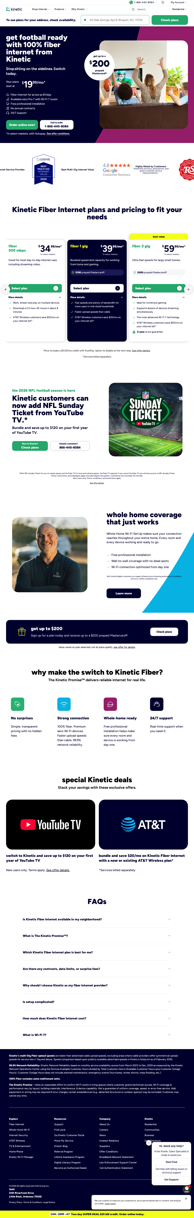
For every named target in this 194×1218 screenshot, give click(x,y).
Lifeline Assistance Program (69, 1157)
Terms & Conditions (32, 1202)
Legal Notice (49, 1202)
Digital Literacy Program (67, 1162)
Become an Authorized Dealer (70, 1167)
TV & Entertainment (20, 1146)
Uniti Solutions (153, 1140)
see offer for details (124, 647)
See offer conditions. (58, 133)
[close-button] (186, 1198)
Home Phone (16, 1151)
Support (58, 1124)
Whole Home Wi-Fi (19, 1129)
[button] (133, 9)
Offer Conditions (108, 1151)
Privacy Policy (15, 1202)
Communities (152, 1129)
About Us (104, 1124)
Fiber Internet (16, 1124)
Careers (103, 1129)
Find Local (59, 1129)
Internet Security (18, 1135)
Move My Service (63, 1140)
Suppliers (104, 1146)
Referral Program (63, 1151)
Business (149, 1135)
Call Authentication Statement (116, 1167)
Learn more (124, 593)
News (102, 1135)
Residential (151, 1124)
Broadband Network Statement (116, 1157)
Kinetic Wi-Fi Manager (21, 1157)
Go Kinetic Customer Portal (69, 1135)
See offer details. (141, 350)
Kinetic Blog (60, 1146)
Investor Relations (109, 1140)
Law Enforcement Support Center (118, 1162)
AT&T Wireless (17, 1140)
